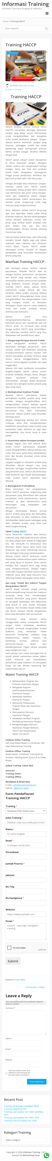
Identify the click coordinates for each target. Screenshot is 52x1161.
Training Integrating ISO (15, 1109)
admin (15, 85)
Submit (13, 961)
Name (9, 1038)
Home (5, 21)
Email (10, 840)
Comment (10, 1008)
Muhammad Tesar (31, 1155)
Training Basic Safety (34, 987)
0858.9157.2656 (21, 788)
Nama (10, 829)
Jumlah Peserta (15, 863)
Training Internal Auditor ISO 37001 (20, 1120)
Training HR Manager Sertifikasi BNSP (21, 1106)
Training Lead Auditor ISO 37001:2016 (21, 1117)
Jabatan (10, 875)
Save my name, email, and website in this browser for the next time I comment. (19, 1072)
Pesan (10, 921)
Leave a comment (14, 89)
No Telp (10, 886)
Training (11, 806)
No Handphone (15, 898)
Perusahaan (12, 852)
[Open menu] (47, 13)
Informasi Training (25, 3)
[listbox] (26, 811)
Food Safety (13, 53)
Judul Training (14, 817)
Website (10, 909)
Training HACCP (19, 531)
